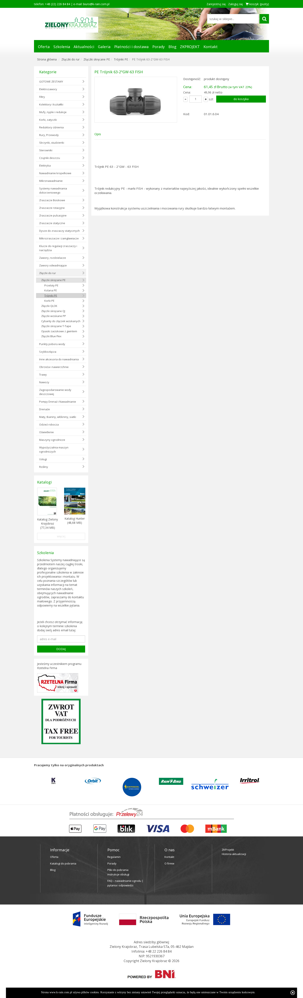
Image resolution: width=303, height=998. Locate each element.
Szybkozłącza (47, 352)
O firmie (169, 863)
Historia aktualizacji (234, 854)
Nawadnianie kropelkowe (55, 173)
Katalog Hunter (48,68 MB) (75, 521)
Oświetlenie (46, 432)
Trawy (43, 374)
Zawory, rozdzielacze (52, 258)
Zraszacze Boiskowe (52, 200)
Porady (158, 46)
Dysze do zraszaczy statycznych (59, 231)
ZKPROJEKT (190, 46)
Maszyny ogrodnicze (52, 440)
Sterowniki (45, 150)
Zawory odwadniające (53, 265)
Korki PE (49, 301)
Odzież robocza (49, 424)
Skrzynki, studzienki (51, 142)
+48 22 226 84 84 (158, 951)
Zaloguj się (235, 4)
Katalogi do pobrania (63, 863)
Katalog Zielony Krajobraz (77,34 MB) (47, 523)
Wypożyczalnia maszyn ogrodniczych (53, 449)
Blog (172, 46)
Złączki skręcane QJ (53, 311)
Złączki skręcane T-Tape (56, 326)
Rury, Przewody (49, 135)
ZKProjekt (228, 849)
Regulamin (114, 857)
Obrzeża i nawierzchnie (54, 367)
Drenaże (44, 409)
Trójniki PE (121, 59)
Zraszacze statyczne (52, 223)
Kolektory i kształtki (51, 104)
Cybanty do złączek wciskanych (60, 321)
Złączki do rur (70, 59)
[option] (66, 781)
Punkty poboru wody (52, 344)
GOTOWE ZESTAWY (51, 81)
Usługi (43, 459)
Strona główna (47, 59)
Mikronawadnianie (51, 181)
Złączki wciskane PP (53, 316)
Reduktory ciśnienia (51, 127)
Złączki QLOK (49, 306)
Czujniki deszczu (49, 158)
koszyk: (259, 4)
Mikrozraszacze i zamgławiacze (59, 238)
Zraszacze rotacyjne (52, 208)
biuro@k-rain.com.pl (96, 4)
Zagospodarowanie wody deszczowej (55, 392)
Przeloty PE (51, 285)
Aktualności (84, 46)
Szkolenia (61, 46)
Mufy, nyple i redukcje (53, 112)
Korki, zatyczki (48, 120)
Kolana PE (50, 290)
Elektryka (45, 165)
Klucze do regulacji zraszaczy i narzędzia (58, 248)
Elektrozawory (48, 89)
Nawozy (44, 382)
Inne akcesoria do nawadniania (59, 359)
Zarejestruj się (216, 4)
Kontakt (210, 46)
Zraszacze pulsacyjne (53, 215)
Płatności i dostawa (131, 46)
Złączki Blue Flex (51, 336)
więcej (61, 536)
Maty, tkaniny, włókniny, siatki (57, 417)
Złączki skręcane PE (96, 59)
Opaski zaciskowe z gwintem (59, 331)
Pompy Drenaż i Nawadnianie (57, 401)
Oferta (44, 46)
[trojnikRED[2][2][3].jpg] (136, 99)
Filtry (42, 97)
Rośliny (43, 467)
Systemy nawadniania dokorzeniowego (53, 190)
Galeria (104, 46)
